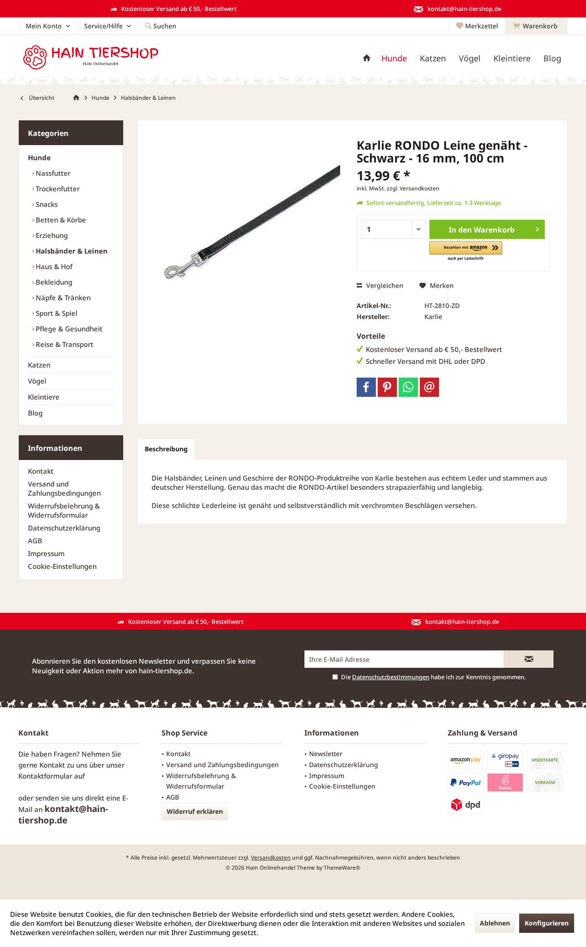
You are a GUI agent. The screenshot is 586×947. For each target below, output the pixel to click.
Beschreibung (166, 448)
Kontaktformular (45, 775)
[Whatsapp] (408, 387)
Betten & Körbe (60, 219)
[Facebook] (366, 387)
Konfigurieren (547, 923)
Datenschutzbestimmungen (390, 677)
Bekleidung (53, 282)
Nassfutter (52, 173)
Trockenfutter (57, 188)
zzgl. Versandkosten (413, 188)
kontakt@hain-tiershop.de (63, 814)
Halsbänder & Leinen (71, 250)
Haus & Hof (53, 266)
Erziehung (51, 235)
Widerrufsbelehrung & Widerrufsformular (64, 510)
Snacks (46, 204)
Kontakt (41, 471)
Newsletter (325, 753)
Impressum (46, 553)
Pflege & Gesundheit (68, 328)
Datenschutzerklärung (64, 527)
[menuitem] (536, 26)
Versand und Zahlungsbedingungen (64, 488)
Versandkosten (271, 857)
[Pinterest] (387, 387)
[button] (465, 251)
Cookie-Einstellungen (62, 566)
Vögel (37, 380)
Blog (35, 412)
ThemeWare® (342, 867)
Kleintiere (44, 396)
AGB (35, 540)
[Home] (366, 58)
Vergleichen (383, 285)
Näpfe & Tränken (62, 297)
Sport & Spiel (55, 313)
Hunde (39, 157)
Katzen (39, 364)
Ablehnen (495, 923)
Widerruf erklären (195, 811)
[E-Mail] (429, 387)
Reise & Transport (63, 344)
